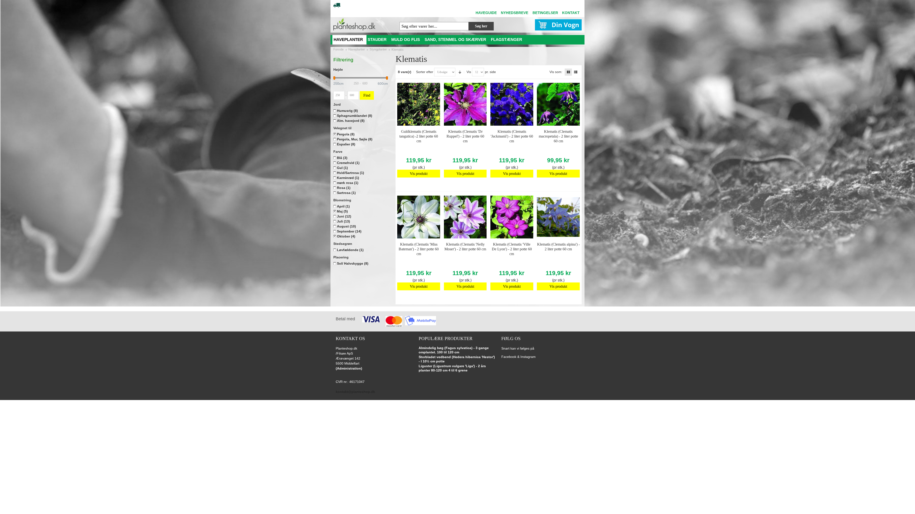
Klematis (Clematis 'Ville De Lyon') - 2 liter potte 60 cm (512, 249)
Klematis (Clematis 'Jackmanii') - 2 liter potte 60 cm (512, 136)
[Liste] (575, 72)
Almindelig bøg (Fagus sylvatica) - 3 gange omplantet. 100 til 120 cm (454, 350)
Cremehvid (348, 163)
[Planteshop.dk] (354, 24)
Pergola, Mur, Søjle (354, 139)
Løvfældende (350, 250)
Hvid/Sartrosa (350, 173)
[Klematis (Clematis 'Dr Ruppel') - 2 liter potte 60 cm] (465, 104)
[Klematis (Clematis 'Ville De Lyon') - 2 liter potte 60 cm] (511, 217)
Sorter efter (424, 72)
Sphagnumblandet (354, 116)
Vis (469, 72)
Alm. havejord (351, 121)
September (349, 231)
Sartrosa (346, 193)
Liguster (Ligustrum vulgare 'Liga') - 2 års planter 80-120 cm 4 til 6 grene (452, 368)
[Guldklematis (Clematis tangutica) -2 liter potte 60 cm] (418, 104)
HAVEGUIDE (486, 13)
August (346, 226)
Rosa (344, 188)
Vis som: (555, 72)
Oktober (346, 236)
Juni (344, 216)
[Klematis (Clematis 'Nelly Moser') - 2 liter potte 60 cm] (465, 217)
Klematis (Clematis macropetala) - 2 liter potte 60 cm (558, 136)
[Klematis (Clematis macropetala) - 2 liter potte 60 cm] (558, 104)
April (343, 206)
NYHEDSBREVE (514, 13)
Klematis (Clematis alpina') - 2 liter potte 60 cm (558, 246)
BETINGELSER (545, 13)
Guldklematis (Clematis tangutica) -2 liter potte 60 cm (418, 136)
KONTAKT (571, 13)
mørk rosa (347, 183)
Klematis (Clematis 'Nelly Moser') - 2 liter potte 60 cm (465, 246)
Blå (342, 158)
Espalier (346, 144)
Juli (343, 221)
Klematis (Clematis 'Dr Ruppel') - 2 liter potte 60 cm (465, 136)
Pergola (346, 134)
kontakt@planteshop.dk (355, 392)
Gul (342, 168)
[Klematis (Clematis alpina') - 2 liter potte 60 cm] (558, 217)
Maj (342, 211)
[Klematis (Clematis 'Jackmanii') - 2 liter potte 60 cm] (511, 104)
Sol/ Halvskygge (352, 263)
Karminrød (348, 178)
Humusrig (347, 111)
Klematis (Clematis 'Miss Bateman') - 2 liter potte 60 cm (419, 249)
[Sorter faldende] (459, 72)
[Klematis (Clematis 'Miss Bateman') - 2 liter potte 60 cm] (418, 217)
